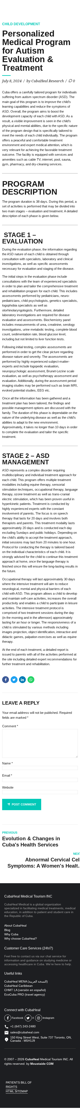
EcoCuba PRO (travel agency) (24, 994)
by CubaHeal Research (45, 80)
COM (50, 1063)
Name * (7, 763)
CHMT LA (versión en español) (25, 990)
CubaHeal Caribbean (18, 985)
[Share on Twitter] (14, 679)
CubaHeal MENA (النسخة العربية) (26, 981)
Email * (7, 775)
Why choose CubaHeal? (20, 938)
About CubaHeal (15, 925)
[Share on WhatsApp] (31, 679)
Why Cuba (11, 934)
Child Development (21, 24)
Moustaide (38, 1063)
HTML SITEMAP (17, 1091)
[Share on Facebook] (5, 679)
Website (7, 787)
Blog (7, 930)
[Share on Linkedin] (22, 679)
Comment (10, 726)
